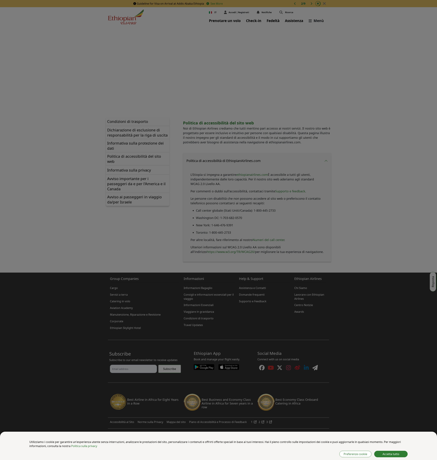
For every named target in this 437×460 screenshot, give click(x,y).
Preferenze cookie (355, 454)
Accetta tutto (391, 454)
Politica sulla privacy (84, 446)
